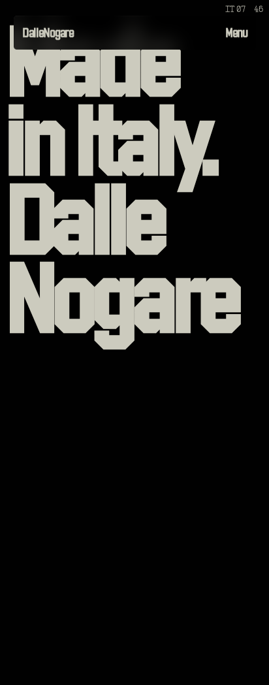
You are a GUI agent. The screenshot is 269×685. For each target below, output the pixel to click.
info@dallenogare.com (58, 656)
